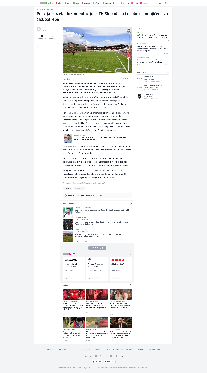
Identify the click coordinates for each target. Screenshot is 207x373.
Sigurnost (141, 349)
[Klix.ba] (46, 3)
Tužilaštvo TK (79, 188)
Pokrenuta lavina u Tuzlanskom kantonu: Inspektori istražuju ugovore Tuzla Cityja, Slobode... (103, 223)
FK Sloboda (67, 188)
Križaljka (126, 3)
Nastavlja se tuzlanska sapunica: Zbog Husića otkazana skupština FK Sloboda (102, 211)
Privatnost (130, 349)
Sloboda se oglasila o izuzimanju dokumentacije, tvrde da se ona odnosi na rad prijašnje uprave (100, 235)
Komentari (87, 349)
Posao (136, 3)
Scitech (108, 3)
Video (145, 3)
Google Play (110, 361)
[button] (126, 254)
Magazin (87, 3)
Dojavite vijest (62, 349)
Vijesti (60, 3)
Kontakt (97, 349)
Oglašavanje (118, 349)
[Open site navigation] (36, 3)
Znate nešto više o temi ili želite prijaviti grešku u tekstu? (84, 183)
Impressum (75, 349)
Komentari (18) (97, 248)
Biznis (69, 3)
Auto (116, 3)
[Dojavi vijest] (165, 3)
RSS (121, 356)
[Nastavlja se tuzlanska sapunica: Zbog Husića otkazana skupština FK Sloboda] (68, 212)
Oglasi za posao (154, 349)
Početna (50, 349)
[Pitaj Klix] (160, 3)
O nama (107, 349)
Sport (77, 3)
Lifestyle (98, 3)
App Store (98, 361)
